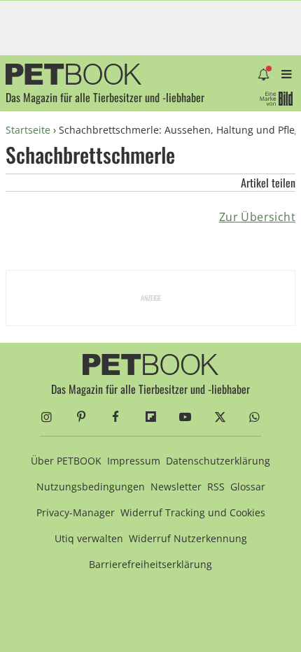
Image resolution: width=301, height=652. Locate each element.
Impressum (133, 460)
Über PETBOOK (66, 460)
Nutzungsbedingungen (90, 486)
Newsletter (176, 486)
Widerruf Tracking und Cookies (192, 512)
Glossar (247, 486)
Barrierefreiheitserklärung (150, 564)
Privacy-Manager (75, 512)
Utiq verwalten (89, 538)
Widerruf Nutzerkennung (188, 538)
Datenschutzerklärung (218, 460)
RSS (216, 486)
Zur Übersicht (257, 217)
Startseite (28, 129)
